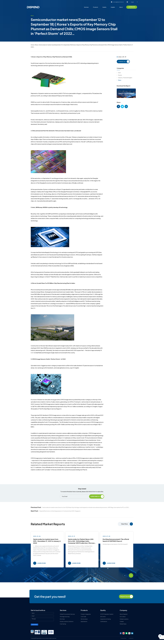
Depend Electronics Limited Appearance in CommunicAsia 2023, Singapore (59, 511)
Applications (84, 621)
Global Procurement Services (67, 614)
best (119, 72)
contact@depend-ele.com (118, 2)
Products (95, 7)
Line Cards (83, 616)
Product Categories (86, 614)
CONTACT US (121, 61)
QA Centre (103, 616)
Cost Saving (63, 624)
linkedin (126, 106)
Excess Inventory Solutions (66, 621)
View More (124, 524)
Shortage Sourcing (64, 616)
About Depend (123, 614)
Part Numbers (84, 619)
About (121, 7)
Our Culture (122, 616)
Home (32, 45)
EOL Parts (62, 619)
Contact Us (131, 638)
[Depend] (33, 7)
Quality (104, 7)
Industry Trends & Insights (125, 77)
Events (120, 75)
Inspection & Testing (105, 619)
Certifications (103, 621)
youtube (124, 633)
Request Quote (124, 596)
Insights (113, 7)
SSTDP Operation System (106, 614)
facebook (118, 106)
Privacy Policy (123, 638)
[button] (125, 575)
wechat (126, 633)
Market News (123, 624)
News (36, 45)
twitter (122, 106)
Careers (122, 621)
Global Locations (124, 619)
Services (86, 7)
